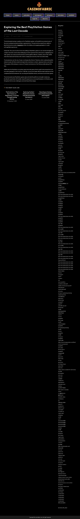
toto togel (60, 94)
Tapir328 (60, 70)
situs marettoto (61, 282)
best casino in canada (63, 389)
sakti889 (60, 378)
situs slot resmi (61, 460)
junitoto (60, 273)
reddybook (60, 380)
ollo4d (59, 391)
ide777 (59, 276)
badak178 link (61, 179)
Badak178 (60, 150)
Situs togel (60, 320)
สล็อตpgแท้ (60, 63)
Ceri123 (60, 159)
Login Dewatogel (62, 475)
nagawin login (61, 455)
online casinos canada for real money (67, 369)
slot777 (60, 355)
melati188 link (61, 296)
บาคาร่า (60, 314)
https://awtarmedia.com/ (64, 446)
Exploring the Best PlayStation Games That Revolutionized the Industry (29, 94)
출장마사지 (60, 395)
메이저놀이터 (61, 471)
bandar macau (61, 158)
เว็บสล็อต (60, 90)
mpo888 (60, 444)
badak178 (60, 32)
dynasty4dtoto (61, 440)
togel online (61, 156)
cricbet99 (60, 163)
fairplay (60, 386)
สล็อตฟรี (60, 83)
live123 (59, 322)
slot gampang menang (63, 123)
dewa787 (60, 108)
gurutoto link (61, 152)
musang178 (60, 112)
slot (59, 72)
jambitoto (60, 457)
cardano (60, 278)
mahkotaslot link (62, 294)
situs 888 (60, 431)
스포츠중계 (60, 409)
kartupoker (60, 307)
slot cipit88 (60, 229)
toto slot (60, 44)
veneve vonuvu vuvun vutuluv (65, 477)
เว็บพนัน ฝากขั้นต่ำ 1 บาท (63, 55)
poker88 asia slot (62, 305)
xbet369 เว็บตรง (62, 387)
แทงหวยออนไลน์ (62, 311)
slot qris (60, 169)
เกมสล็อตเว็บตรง (61, 121)
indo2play (60, 415)
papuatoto (60, 298)
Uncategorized (28, 36)
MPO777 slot (61, 408)
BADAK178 (60, 85)
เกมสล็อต (60, 97)
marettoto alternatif (63, 283)
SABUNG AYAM (61, 402)
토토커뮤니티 (61, 480)
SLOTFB (60, 371)
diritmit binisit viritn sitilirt (64, 479)
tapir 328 (60, 223)
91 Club (59, 360)
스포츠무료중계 (61, 324)
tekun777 (60, 404)
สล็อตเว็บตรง (61, 41)
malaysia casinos (62, 464)
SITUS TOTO (61, 300)
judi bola (60, 145)
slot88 (59, 37)
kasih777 (60, 304)
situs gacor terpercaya (63, 486)
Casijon (60, 61)
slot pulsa (60, 291)
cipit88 (59, 75)
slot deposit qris (62, 364)
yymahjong (60, 398)
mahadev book (61, 384)
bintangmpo (61, 373)
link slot (60, 331)
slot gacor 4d (61, 57)
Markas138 (60, 448)
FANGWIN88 (61, 86)
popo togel (60, 52)
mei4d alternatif (62, 289)
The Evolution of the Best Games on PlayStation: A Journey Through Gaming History (12, 95)
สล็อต (59, 46)
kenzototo (60, 356)
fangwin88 (60, 35)
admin (7, 36)
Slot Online (60, 435)
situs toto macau (62, 110)
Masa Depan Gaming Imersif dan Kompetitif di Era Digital (45, 93)
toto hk (59, 316)
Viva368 (60, 468)
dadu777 (60, 95)
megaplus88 (61, 353)
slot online (60, 347)
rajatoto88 (60, 340)
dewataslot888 (61, 420)
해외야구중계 (61, 271)
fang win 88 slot (62, 260)
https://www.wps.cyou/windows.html (66, 172)
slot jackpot (61, 54)
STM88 (59, 185)
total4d (60, 428)
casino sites (61, 413)
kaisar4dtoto (61, 439)
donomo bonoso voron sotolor (65, 482)
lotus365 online (61, 397)
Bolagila (60, 470)
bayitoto (60, 30)
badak (59, 210)
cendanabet (61, 490)
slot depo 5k (61, 59)
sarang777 (60, 128)
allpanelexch (61, 382)
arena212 (60, 136)
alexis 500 (60, 366)
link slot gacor (61, 43)
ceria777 (60, 442)
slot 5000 (60, 488)
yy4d (59, 418)
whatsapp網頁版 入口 (63, 183)
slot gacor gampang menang (65, 293)
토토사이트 (60, 358)
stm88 (59, 309)
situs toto (60, 367)
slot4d (59, 39)
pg (58, 400)
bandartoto (61, 406)
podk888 (60, 125)
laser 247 (60, 376)
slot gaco (60, 240)
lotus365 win (61, 411)
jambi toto (60, 451)
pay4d (59, 178)
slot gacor (60, 114)
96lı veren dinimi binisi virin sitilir (65, 194)
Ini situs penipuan (62, 189)
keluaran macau (62, 473)
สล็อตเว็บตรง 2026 (62, 132)
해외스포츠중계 (61, 502)
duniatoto (60, 433)
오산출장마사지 (61, 393)
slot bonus (60, 81)
